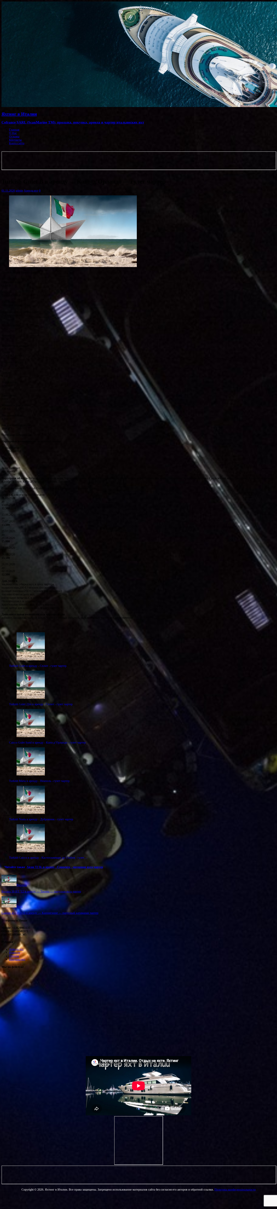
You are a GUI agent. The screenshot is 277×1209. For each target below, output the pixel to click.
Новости (14, 952)
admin (19, 190)
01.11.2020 (8, 190)
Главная (14, 129)
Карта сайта (16, 143)
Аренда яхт (31, 190)
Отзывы (14, 136)
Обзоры (14, 956)
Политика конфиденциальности (235, 1189)
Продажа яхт (17, 959)
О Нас (13, 133)
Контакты (15, 139)
